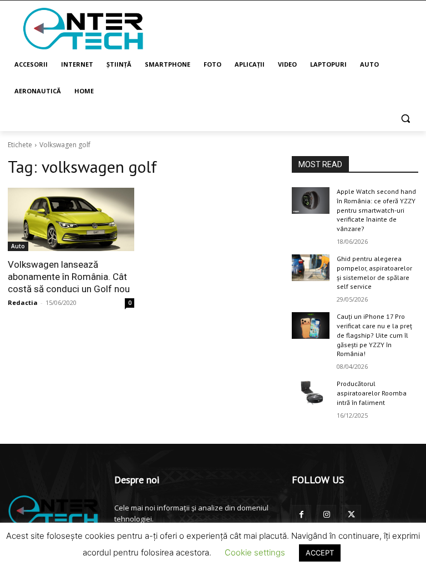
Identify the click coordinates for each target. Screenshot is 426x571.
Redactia (23, 302)
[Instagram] (326, 514)
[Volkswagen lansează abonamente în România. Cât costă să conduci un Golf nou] (71, 219)
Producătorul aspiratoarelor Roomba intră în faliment (372, 393)
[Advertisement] (288, 27)
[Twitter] (351, 514)
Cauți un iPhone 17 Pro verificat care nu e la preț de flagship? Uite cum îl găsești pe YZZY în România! (374, 335)
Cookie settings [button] (255, 552)
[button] (405, 118)
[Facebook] (301, 514)
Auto (18, 246)
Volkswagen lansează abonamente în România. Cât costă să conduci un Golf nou (69, 276)
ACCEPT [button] (320, 552)
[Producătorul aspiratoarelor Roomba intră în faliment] (310, 392)
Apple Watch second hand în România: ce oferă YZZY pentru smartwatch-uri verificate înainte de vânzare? (376, 210)
